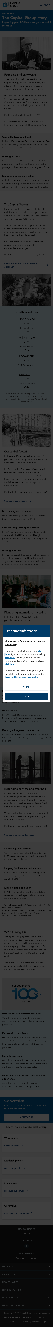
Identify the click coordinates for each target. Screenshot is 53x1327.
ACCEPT (26, 696)
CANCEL (26, 687)
